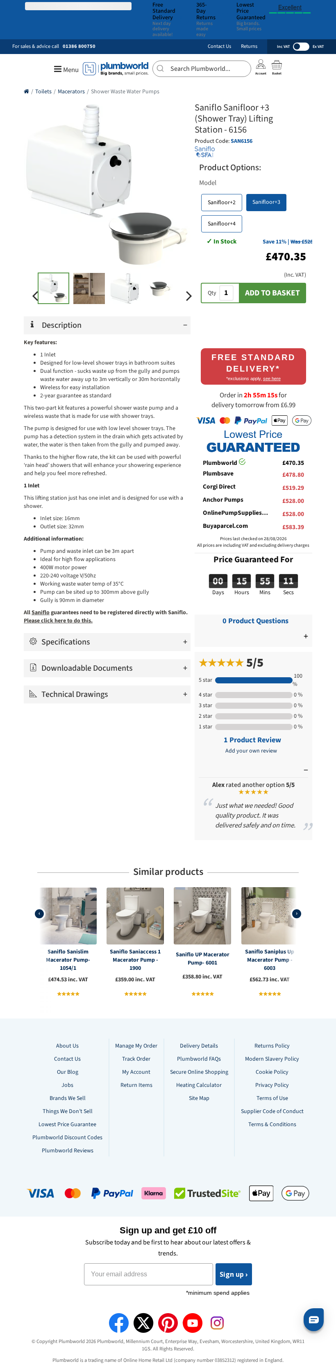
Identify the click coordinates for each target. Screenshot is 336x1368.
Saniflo (41, 613)
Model (207, 183)
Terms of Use (272, 1098)
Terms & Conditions (272, 1124)
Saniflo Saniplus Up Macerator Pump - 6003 (269, 960)
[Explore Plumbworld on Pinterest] (168, 1323)
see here (272, 378)
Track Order (136, 1059)
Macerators (71, 92)
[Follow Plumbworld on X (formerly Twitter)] (143, 1323)
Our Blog (67, 1072)
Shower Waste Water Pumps (125, 92)
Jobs (67, 1085)
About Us (67, 1046)
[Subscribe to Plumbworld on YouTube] (192, 1323)
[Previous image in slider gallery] (35, 296)
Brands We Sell (68, 1098)
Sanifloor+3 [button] (266, 202)
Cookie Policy (272, 1072)
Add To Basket (272, 293)
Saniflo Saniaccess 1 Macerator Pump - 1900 (135, 960)
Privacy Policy (272, 1085)
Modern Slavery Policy (272, 1059)
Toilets (43, 92)
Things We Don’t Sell (68, 1111)
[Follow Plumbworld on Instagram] (217, 1323)
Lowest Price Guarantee (67, 1124)
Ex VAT (318, 47)
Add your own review (251, 751)
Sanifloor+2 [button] (222, 202)
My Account (136, 1072)
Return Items (136, 1085)
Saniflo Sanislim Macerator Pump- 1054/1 (68, 960)
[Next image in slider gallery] (189, 296)
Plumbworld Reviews (67, 1151)
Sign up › (234, 1274)
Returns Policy (272, 1046)
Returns (249, 46)
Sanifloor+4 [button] (222, 224)
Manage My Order (136, 1046)
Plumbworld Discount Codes (67, 1138)
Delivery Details (199, 1046)
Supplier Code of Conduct (272, 1111)
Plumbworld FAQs (199, 1059)
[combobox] (201, 69)
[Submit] (161, 68)
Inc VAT (283, 47)
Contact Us (219, 46)
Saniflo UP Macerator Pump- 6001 (202, 959)
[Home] (26, 92)
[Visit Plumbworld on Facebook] (118, 1323)
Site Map (199, 1098)
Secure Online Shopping (199, 1072)
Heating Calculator (199, 1085)
